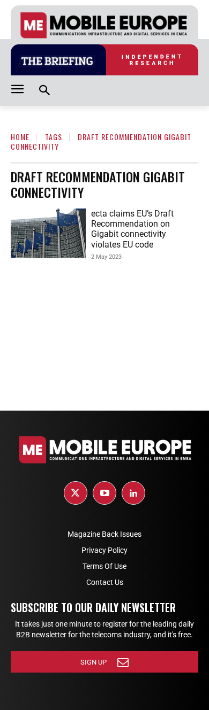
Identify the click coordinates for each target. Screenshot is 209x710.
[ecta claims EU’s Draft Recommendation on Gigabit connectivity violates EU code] (48, 233)
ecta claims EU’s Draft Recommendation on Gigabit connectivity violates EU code (132, 229)
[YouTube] (104, 493)
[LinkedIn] (133, 493)
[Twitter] (75, 493)
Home (20, 136)
